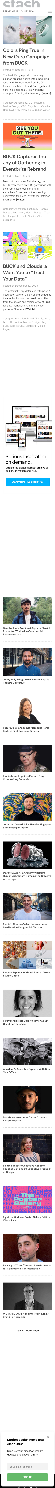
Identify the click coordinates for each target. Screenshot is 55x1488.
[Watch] (46, 93)
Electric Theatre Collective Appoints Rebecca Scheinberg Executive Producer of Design (27, 1169)
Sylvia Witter (42, 109)
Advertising (20, 102)
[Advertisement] (27, 369)
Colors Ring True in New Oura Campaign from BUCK (26, 56)
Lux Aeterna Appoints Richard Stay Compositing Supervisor (23, 778)
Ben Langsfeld (11, 216)
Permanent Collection (19, 11)
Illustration (18, 212)
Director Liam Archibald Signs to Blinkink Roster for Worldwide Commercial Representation (27, 631)
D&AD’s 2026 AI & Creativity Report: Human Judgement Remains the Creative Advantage (27, 876)
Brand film (33, 318)
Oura (31, 109)
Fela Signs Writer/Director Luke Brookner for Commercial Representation (27, 1267)
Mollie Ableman (18, 109)
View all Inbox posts (28, 1330)
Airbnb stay (33, 181)
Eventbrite (9, 219)
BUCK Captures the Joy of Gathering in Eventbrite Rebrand (24, 162)
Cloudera (31, 325)
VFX (23, 106)
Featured (39, 102)
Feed (6, 322)
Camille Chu (35, 216)
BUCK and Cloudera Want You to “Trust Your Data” (25, 272)
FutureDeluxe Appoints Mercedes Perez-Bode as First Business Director (27, 729)
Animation (20, 208)
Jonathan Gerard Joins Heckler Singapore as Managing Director (27, 826)
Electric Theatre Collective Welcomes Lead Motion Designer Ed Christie (25, 926)
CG (31, 102)
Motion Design (11, 106)
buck (37, 106)
